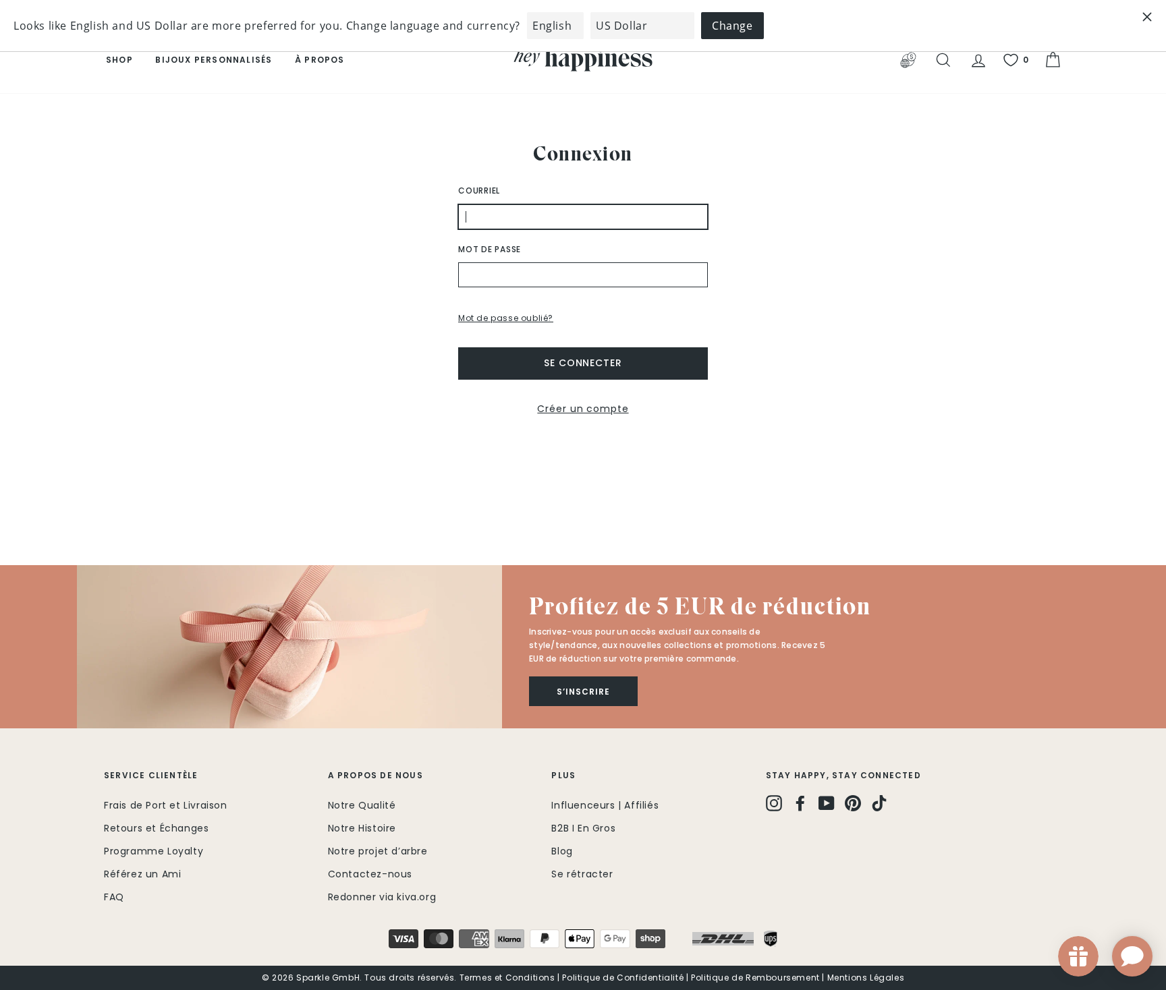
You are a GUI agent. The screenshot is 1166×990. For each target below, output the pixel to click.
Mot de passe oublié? (505, 318)
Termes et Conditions (507, 977)
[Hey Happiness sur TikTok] (879, 803)
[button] (289, 646)
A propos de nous (375, 775)
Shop (119, 59)
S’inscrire (583, 691)
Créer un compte (582, 408)
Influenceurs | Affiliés (605, 805)
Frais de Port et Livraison (165, 805)
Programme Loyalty (153, 851)
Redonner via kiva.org (382, 897)
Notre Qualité (362, 805)
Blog (561, 851)
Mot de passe (489, 249)
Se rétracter (582, 874)
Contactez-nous (370, 874)
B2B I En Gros (583, 828)
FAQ (114, 897)
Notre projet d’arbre (378, 851)
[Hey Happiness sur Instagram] (774, 803)
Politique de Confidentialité (623, 977)
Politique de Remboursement (755, 977)
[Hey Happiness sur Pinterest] (853, 803)
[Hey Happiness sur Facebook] (800, 803)
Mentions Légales (866, 977)
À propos (320, 59)
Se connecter (583, 363)
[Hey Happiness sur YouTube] (826, 803)
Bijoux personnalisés (213, 59)
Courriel (479, 190)
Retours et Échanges (156, 828)
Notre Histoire (362, 828)
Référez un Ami (142, 874)
